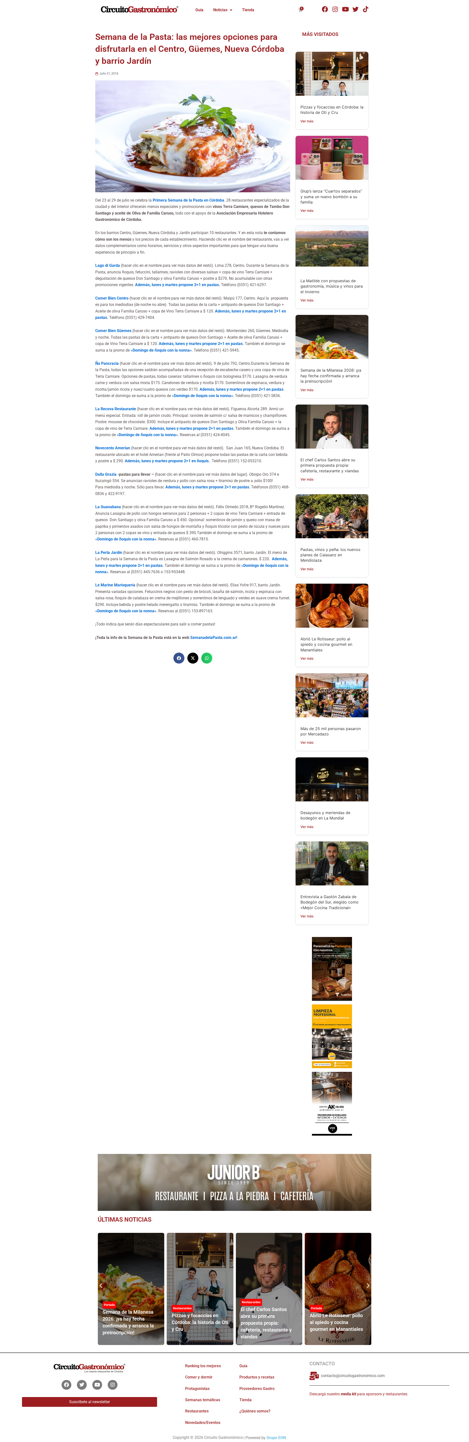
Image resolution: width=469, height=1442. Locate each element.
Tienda (248, 10)
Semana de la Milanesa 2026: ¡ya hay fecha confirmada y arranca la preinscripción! (330, 376)
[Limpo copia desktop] (332, 1035)
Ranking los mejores (203, 1366)
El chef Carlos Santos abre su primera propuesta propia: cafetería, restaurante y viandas (329, 465)
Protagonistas (197, 1388)
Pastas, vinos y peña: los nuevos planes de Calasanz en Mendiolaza (330, 555)
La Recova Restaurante (115, 409)
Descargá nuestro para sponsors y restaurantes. (358, 1394)
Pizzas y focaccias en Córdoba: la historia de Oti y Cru (200, 1322)
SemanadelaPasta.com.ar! (213, 637)
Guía (199, 10)
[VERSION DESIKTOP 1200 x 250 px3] (234, 1182)
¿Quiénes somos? (254, 1411)
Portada (109, 1305)
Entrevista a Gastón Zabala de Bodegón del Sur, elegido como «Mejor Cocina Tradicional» (329, 902)
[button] (178, 658)
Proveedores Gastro (257, 1388)
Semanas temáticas (202, 1400)
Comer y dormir (199, 1377)
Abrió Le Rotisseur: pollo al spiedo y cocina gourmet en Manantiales (326, 644)
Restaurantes (182, 1308)
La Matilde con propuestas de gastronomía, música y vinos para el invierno (331, 286)
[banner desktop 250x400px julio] (332, 968)
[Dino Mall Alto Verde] (332, 1103)
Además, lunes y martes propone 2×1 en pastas (177, 284)
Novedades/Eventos (202, 1422)
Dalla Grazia (106, 474)
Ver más (307, 121)
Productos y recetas (256, 1377)
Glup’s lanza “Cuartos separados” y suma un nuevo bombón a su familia (331, 196)
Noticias (220, 10)
